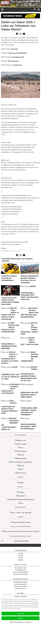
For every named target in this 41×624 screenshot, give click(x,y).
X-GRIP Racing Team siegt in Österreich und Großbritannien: (10, 327)
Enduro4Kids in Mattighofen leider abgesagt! (9, 346)
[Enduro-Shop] (20, 473)
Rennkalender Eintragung (20, 582)
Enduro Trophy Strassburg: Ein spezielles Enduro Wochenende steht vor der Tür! (29, 374)
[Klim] (20, 16)
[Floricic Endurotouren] (20, 451)
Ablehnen (20, 618)
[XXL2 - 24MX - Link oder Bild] (20, 512)
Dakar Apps (18, 65)
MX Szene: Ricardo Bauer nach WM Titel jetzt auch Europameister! (30, 312)
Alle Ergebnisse (13, 61)
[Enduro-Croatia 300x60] (20, 444)
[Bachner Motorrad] (20, 440)
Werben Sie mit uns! (20, 588)
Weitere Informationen (16, 622)
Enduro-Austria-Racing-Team (20, 572)
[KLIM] (20, 469)
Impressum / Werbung (21, 596)
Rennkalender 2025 (20, 570)
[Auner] (20, 447)
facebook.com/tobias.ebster (17, 53)
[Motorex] (20, 465)
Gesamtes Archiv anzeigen (20, 574)
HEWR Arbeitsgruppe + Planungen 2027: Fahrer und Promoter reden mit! (30, 292)
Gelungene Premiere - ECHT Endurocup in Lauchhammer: (10, 388)
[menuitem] (39, 9)
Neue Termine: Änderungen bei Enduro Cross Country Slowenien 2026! (9, 407)
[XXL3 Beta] (20, 522)
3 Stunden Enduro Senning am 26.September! (9, 278)
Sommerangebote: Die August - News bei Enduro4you (28, 426)
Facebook (20, 553)
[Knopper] (20, 492)
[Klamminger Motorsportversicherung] (20, 499)
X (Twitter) (20, 556)
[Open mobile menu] (2, 9)
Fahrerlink (14, 49)
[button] (17, 34)
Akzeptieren (20, 613)
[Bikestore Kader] (20, 458)
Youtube (20, 558)
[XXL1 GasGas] (20, 482)
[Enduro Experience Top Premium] (20, 462)
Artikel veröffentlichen (20, 584)
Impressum (28, 622)
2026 (20, 568)
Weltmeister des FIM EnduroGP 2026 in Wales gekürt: (29, 395)
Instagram (20, 560)
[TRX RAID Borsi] (20, 503)
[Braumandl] (20, 496)
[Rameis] (20, 455)
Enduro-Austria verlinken (20, 586)
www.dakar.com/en (17, 57)
